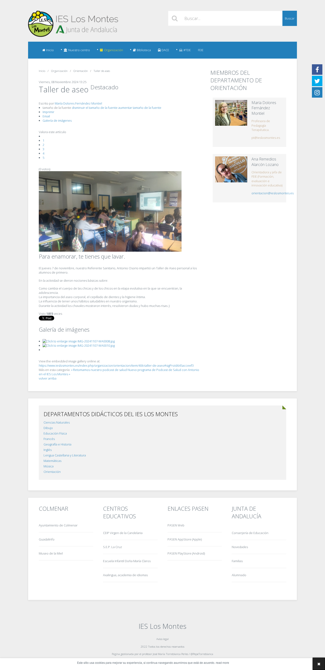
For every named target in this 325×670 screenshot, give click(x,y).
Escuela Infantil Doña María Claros (127, 561)
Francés (49, 439)
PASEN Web (175, 525)
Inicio (50, 50)
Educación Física (55, 433)
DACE (165, 50)
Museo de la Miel (51, 553)
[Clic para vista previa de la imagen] (110, 250)
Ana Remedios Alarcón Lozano (265, 161)
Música (49, 466)
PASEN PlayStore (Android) (186, 553)
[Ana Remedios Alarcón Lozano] (231, 169)
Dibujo (48, 428)
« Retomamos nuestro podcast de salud (99, 370)
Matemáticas (52, 461)
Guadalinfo (46, 539)
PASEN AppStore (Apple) (184, 539)
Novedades (240, 547)
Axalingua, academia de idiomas (125, 575)
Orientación (52, 472)
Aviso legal (162, 639)
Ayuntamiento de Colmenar (58, 525)
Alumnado (239, 575)
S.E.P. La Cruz (112, 547)
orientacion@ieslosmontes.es (272, 193)
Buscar (290, 18)
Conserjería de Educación (250, 533)
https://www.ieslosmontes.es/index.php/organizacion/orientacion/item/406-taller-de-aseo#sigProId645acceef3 (116, 365)
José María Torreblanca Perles (170, 654)
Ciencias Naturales (57, 422)
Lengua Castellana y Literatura (65, 455)
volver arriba (47, 378)
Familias (237, 561)
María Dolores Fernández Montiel (78, 103)
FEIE (200, 50)
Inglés (48, 450)
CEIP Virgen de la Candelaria (123, 533)
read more (222, 662)
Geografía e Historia (57, 444)
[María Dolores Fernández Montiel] (231, 113)
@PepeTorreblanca (202, 654)
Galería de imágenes (57, 120)
